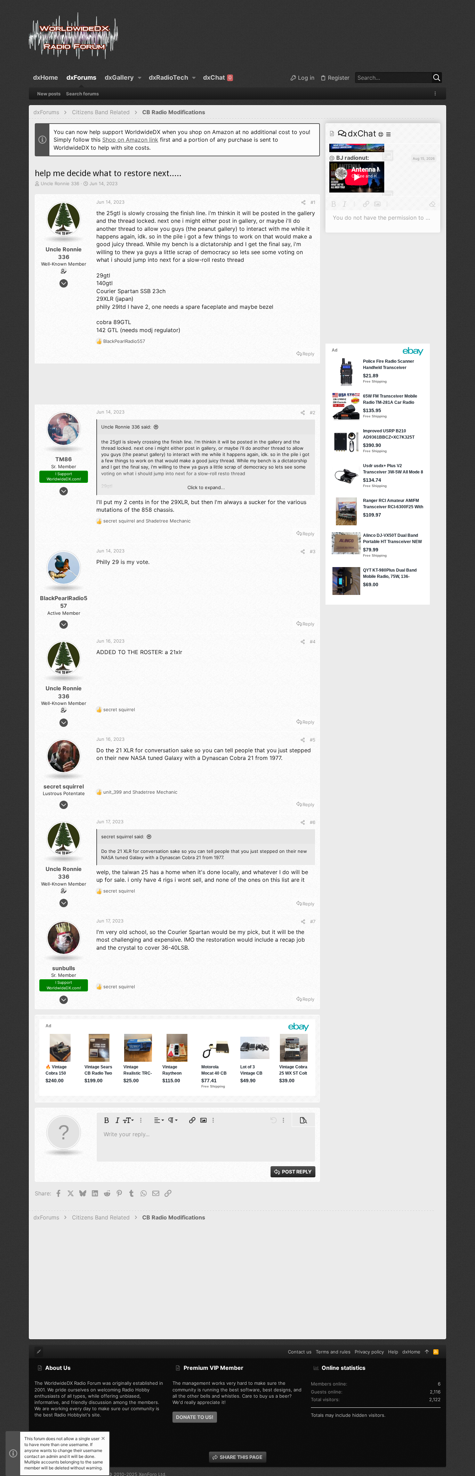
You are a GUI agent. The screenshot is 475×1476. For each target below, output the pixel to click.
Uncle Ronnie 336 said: (126, 427)
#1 (313, 202)
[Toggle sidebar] (436, 93)
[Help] (381, 134)
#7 (312, 921)
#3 (312, 551)
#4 (312, 641)
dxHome (411, 1352)
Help (393, 1352)
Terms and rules (333, 1352)
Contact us (300, 1352)
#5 (312, 740)
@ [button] (332, 157)
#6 (312, 822)
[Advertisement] (177, 387)
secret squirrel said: (122, 836)
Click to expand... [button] (206, 487)
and (147, 521)
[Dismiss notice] (102, 1439)
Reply (308, 353)
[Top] (426, 1352)
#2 (312, 412)
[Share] (303, 202)
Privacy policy (369, 1352)
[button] (140, 78)
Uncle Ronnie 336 (60, 183)
